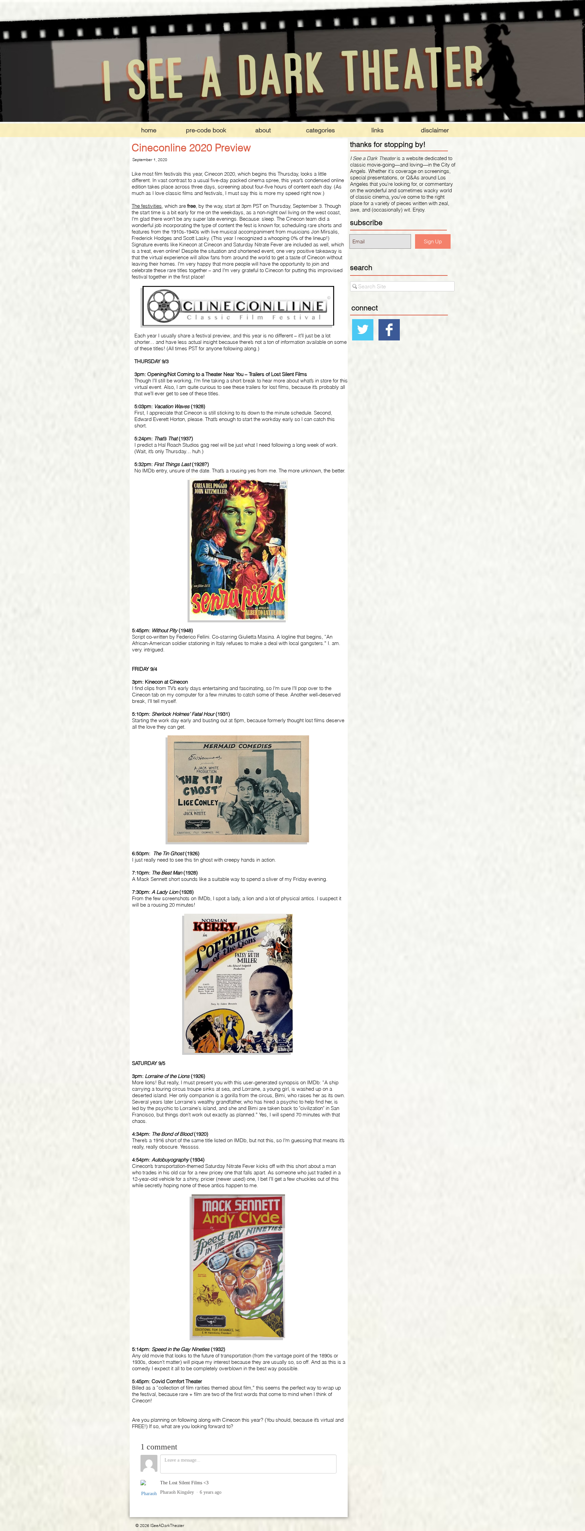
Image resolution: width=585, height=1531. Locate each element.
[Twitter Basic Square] (362, 329)
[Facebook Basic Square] (389, 329)
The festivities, (147, 206)
